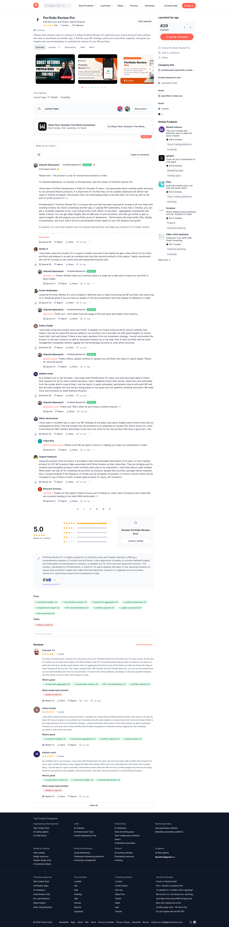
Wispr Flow (120, 894)
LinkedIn (165, 109)
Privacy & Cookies (106, 922)
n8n (76, 885)
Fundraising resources (124, 856)
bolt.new (119, 890)
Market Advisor (174, 127)
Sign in (190, 5)
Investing (41, 30)
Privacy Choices (123, 922)
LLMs (76, 824)
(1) (50, 283)
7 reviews (64, 25)
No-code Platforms (41, 898)
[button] (91, 47)
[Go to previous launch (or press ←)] (185, 27)
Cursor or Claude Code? (166, 881)
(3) (46, 434)
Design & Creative (41, 848)
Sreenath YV (48, 650)
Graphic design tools (42, 860)
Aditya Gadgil (46, 325)
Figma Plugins (39, 903)
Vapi (76, 898)
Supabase (78, 911)
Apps (73, 922)
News (120, 5)
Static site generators (42, 907)
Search (118, 839)
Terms (93, 922)
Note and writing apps (124, 832)
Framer (118, 898)
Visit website (144, 21)
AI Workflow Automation (125, 843)
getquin (170, 155)
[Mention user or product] (39, 155)
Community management (85, 860)
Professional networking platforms (89, 856)
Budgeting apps (175, 170)
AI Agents (159, 848)
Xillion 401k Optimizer (177, 234)
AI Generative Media (42, 864)
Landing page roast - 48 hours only (171, 907)
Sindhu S (43, 249)
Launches (106, 5)
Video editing (39, 853)
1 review (60, 654)
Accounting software (124, 853)
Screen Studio (121, 885)
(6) (46, 242)
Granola (77, 903)
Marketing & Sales (163, 824)
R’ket (168, 182)
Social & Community (83, 848)
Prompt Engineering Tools (85, 835)
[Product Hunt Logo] (36, 5)
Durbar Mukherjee (48, 290)
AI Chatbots (79, 828)
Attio (76, 890)
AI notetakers (120, 828)
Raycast (77, 907)
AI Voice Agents (162, 853)
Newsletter (64, 922)
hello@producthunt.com (172, 922)
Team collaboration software (127, 835)
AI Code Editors (40, 835)
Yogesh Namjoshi (48, 456)
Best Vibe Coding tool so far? (168, 903)
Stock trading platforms (179, 144)
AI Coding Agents (41, 832)
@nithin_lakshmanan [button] (53, 445)
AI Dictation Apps (40, 885)
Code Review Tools (41, 894)
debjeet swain (46, 373)
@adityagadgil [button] (50, 358)
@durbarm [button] (48, 314)
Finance (171, 222)
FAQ (86, 922)
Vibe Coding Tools (41, 828)
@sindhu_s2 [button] (49, 275)
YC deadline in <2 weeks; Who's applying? (174, 890)
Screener (170, 208)
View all (94, 805)
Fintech (54, 97)
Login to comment (139, 154)
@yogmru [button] (48, 493)
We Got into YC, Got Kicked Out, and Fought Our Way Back (175, 894)
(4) (46, 347)
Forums (134, 5)
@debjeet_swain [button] (51, 406)
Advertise (150, 5)
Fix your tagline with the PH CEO (170, 911)
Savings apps (174, 175)
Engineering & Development (46, 824)
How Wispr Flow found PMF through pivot (174, 898)
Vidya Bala (48, 440)
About (80, 922)
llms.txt (146, 922)
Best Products (86, 5)
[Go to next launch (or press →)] (190, 27)
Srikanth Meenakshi (49, 164)
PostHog (78, 894)
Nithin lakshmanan (48, 418)
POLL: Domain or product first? (169, 885)
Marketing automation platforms (169, 832)
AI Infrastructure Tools (83, 832)
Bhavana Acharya (52, 488)
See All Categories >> (165, 857)
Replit (117, 903)
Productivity (120, 824)
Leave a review (135, 541)
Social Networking (82, 853)
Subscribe (172, 5)
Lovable (77, 881)
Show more (140, 108)
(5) (46, 303)
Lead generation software (166, 828)
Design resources (40, 856)
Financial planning (176, 228)
